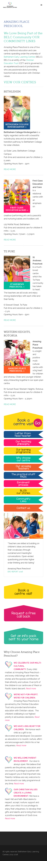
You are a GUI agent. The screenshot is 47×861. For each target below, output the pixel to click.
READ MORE (10, 169)
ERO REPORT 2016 (15, 572)
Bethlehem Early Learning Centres (20, 57)
